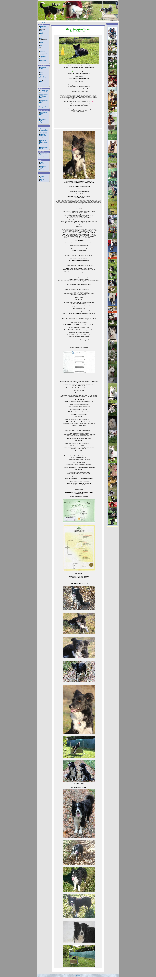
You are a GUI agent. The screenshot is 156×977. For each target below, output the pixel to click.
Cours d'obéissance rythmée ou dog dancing (42, 106)
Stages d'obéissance (42, 114)
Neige (41, 35)
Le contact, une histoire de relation (43, 133)
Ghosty (41, 31)
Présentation (43, 26)
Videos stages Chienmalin (42, 169)
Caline (41, 36)
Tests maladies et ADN (43, 84)
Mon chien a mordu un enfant (42, 135)
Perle (41, 43)
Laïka (41, 40)
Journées (42, 163)
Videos (41, 165)
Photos (41, 162)
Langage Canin (43, 60)
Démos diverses (43, 61)
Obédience (42, 51)
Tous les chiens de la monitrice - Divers (43, 49)
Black (41, 38)
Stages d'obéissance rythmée (42, 117)
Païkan (41, 42)
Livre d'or (42, 179)
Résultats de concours (42, 167)
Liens (41, 180)
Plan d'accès (43, 177)
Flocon (41, 33)
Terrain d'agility (43, 98)
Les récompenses (44, 130)
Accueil (44, 22)
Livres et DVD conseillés (42, 146)
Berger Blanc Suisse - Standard (43, 77)
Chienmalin (78, 975)
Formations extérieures (42, 122)
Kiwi (41, 45)
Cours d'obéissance (42, 102)
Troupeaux (42, 54)
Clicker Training (43, 53)
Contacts (42, 176)
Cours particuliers (44, 100)
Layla (41, 30)
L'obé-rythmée (43, 56)
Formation (42, 27)
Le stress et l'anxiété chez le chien (42, 137)
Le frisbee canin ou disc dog (43, 58)
